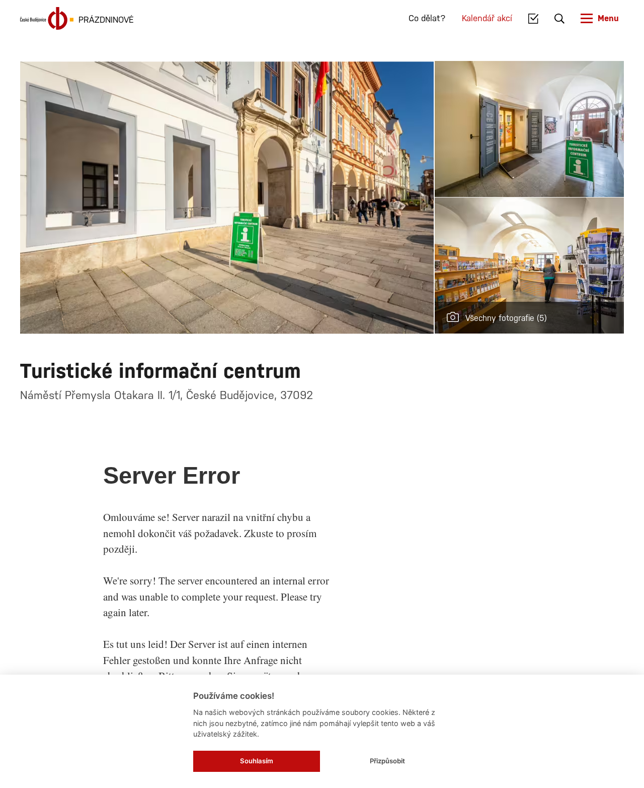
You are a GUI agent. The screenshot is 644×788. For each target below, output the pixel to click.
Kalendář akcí (487, 18)
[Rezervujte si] (533, 19)
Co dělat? (427, 18)
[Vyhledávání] (559, 19)
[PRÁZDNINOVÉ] (46, 18)
